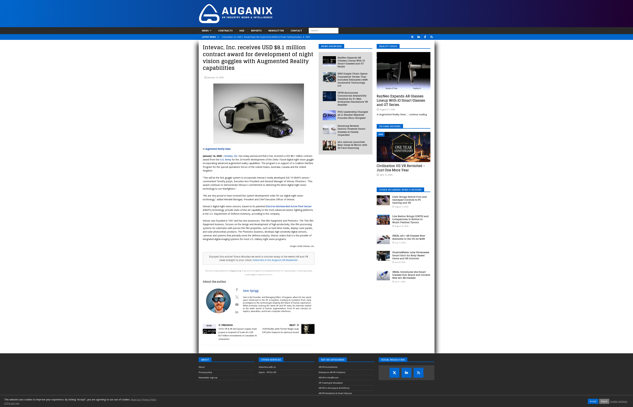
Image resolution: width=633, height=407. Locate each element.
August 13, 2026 (401, 206)
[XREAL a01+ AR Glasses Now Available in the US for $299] (383, 239)
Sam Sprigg (250, 290)
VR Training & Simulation (331, 382)
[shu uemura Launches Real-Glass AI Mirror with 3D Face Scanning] (329, 145)
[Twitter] (412, 37)
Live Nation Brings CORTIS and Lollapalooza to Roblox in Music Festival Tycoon (410, 219)
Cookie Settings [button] (618, 401)
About (202, 366)
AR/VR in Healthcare (329, 377)
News (205, 30)
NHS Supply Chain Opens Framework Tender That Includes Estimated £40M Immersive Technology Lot (353, 79)
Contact (296, 30)
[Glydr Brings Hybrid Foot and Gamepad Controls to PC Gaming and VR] (383, 200)
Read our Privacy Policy (143, 399)
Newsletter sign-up (208, 377)
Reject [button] (604, 401)
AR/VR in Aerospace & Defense (334, 387)
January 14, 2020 (215, 77)
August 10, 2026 (401, 226)
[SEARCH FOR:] (323, 30)
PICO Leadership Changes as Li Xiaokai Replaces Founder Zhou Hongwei (353, 115)
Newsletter (276, 30)
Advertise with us (267, 366)
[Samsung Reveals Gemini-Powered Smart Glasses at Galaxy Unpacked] (329, 129)
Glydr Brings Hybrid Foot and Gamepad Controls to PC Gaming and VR (409, 200)
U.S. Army (225, 159)
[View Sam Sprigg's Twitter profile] (237, 297)
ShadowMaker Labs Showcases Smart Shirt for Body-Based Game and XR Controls (410, 255)
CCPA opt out (11, 403)
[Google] (432, 37)
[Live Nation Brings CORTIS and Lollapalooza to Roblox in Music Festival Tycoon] (383, 220)
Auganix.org (235, 271)
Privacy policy (205, 372)
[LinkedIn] (419, 37)
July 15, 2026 (400, 242)
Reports (256, 30)
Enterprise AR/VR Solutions (332, 372)
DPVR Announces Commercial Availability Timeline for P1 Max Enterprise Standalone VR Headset (353, 99)
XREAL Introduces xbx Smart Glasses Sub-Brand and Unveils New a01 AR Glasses (411, 275)
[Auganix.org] (273, 25)
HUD (241, 30)
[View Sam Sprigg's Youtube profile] (237, 304)
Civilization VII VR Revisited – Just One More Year (401, 168)
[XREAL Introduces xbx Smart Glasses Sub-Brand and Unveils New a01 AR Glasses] (383, 275)
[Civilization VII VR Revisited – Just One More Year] (403, 147)
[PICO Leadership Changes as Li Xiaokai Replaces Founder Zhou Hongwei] (329, 115)
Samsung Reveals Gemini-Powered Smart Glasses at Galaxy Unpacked (351, 130)
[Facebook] (425, 37)
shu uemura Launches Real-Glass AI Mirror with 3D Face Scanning (352, 145)
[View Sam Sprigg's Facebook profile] (237, 290)
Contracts (225, 30)
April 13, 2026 (386, 174)
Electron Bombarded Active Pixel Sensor (289, 206)
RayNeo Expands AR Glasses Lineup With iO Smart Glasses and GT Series (351, 62)
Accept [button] (593, 401)
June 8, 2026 (400, 262)
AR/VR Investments (328, 366)
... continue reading (417, 114)
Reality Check (388, 46)
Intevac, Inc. (231, 155)
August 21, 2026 (387, 109)
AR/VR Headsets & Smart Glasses (335, 393)
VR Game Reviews (390, 126)
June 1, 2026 (400, 281)
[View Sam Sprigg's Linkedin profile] (237, 312)
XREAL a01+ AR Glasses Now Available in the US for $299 (408, 237)
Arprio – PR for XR (267, 372)
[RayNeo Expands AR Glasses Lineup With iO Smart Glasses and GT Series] (329, 61)
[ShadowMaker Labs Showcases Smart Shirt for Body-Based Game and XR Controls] (383, 256)
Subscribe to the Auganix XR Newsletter (275, 260)
